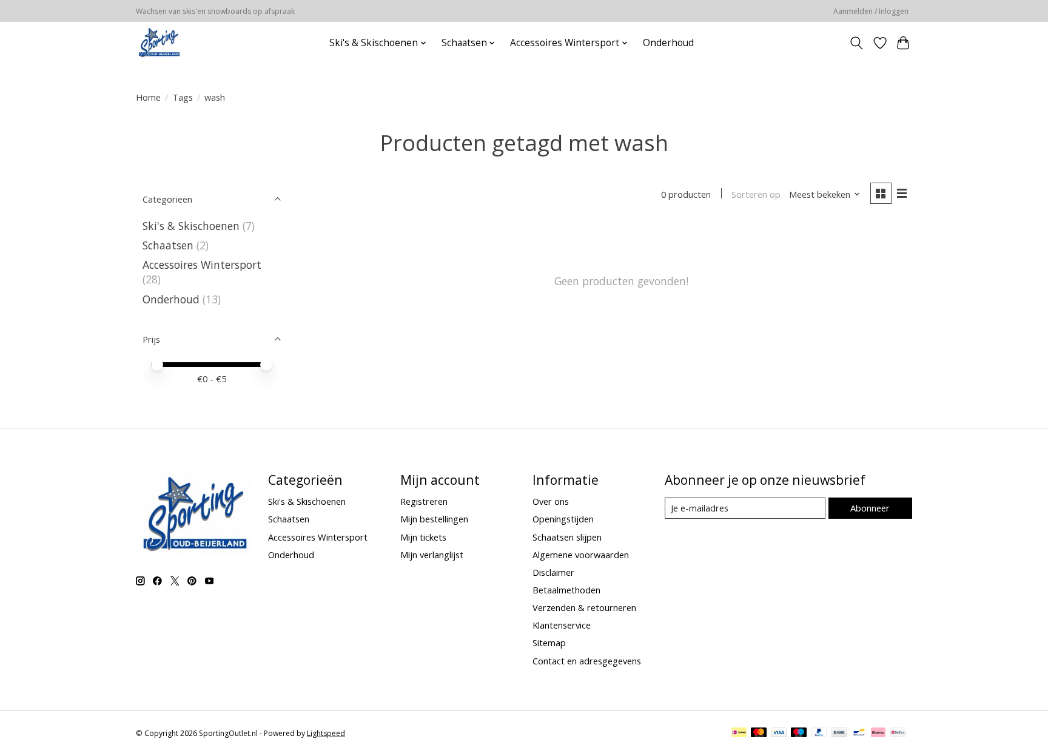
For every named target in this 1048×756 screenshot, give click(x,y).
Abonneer (870, 508)
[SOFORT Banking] (878, 733)
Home (148, 97)
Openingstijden (563, 519)
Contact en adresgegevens (586, 661)
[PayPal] (819, 733)
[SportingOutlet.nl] (158, 42)
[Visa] (779, 733)
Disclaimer (553, 572)
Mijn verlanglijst (431, 554)
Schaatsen (168, 245)
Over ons (550, 501)
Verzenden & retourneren (584, 607)
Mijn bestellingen (434, 519)
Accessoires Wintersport (202, 264)
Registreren (424, 501)
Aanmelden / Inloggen (871, 11)
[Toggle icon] (856, 43)
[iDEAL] (739, 733)
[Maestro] (799, 733)
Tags (182, 97)
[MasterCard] (759, 733)
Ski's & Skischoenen (191, 225)
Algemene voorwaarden (580, 554)
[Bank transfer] (839, 733)
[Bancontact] (859, 733)
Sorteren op (756, 194)
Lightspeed (326, 733)
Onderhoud (668, 42)
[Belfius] (897, 733)
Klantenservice (561, 625)
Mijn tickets (423, 537)
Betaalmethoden (566, 590)
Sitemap (549, 642)
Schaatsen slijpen (567, 537)
